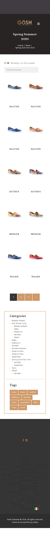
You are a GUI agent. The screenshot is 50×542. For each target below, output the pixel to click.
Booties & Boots (18, 321)
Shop (28, 45)
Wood (16, 337)
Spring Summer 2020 (21, 359)
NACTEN (14, 106)
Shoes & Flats (17, 351)
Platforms (18, 332)
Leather (32, 392)
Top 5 (14, 368)
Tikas (14, 408)
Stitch (35, 402)
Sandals (17, 334)
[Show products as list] (8, 63)
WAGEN (14, 277)
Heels (16, 329)
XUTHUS (14, 191)
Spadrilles (16, 357)
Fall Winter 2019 (19, 323)
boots (14, 392)
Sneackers (18, 365)
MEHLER (14, 234)
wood (22, 408)
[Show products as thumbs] (5, 63)
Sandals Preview (19, 348)
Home (20, 45)
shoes (14, 402)
